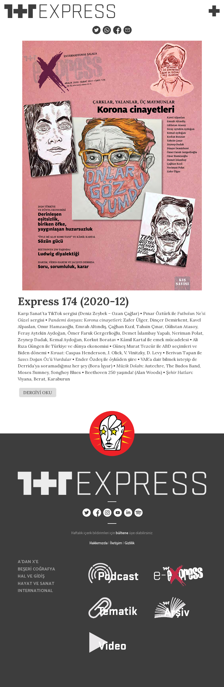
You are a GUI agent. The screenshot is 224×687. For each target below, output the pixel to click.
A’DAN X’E (28, 562)
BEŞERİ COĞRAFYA (36, 569)
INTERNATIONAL (35, 590)
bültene (122, 533)
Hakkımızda (99, 543)
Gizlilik (129, 543)
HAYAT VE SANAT (36, 583)
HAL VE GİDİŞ (31, 576)
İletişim (116, 543)
